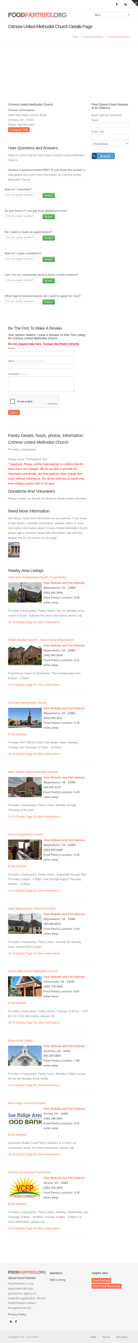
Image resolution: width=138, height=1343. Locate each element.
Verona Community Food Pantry (29, 1172)
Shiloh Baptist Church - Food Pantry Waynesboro (41, 640)
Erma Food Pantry (20, 1040)
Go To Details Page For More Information (34, 622)
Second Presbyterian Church (27, 702)
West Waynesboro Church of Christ (31, 908)
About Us (106, 1337)
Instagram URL (18, 129)
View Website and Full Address (64, 583)
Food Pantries (37, 17)
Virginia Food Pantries (92, 37)
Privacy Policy (17, 1314)
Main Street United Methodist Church (33, 772)
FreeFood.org (101, 1280)
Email (11, 734)
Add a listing (57, 1279)
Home (75, 37)
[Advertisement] (69, 75)
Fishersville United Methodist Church (32, 971)
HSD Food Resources (106, 1286)
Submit (14, 412)
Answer (49, 195)
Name (16, 348)
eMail (26, 361)
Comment (18, 373)
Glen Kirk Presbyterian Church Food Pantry (37, 577)
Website (21, 734)
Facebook (15, 1321)
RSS (10, 1321)
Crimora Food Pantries (119, 37)
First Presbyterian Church (25, 834)
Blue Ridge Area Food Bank (26, 1103)
